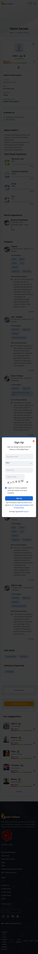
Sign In (26, 511)
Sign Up (19, 498)
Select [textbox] (8, 463)
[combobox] (19, 463)
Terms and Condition (22, 505)
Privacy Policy (19, 507)
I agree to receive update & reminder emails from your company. (17, 490)
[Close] (34, 441)
